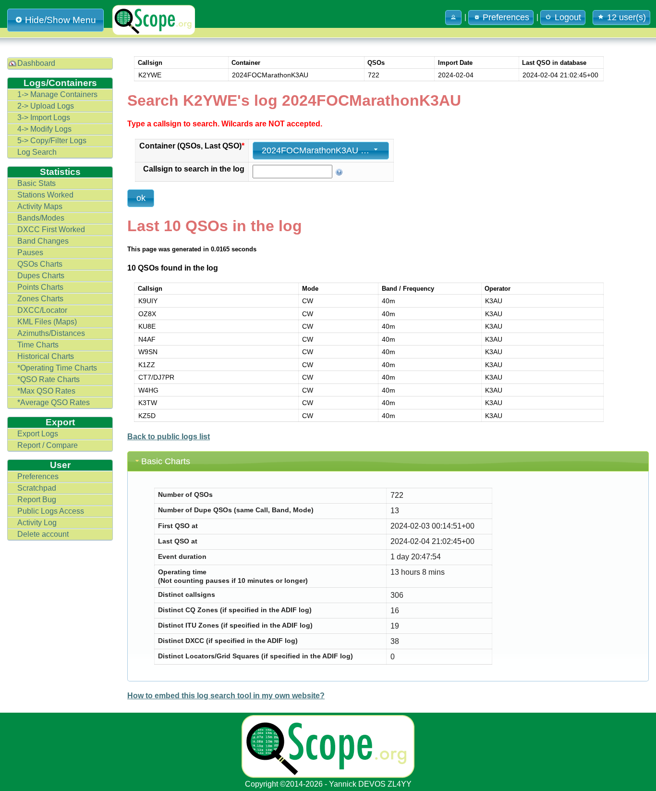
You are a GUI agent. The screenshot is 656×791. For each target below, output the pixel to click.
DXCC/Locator (42, 310)
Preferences (38, 476)
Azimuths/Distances (51, 333)
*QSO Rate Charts (48, 379)
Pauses (30, 252)
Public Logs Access (50, 511)
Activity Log (37, 523)
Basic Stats (36, 183)
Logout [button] (568, 17)
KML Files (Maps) (47, 322)
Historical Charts (45, 356)
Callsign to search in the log (193, 169)
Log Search (37, 152)
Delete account (43, 534)
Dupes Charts (40, 276)
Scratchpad (36, 488)
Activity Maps (39, 206)
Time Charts (38, 345)
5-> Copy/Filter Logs (51, 140)
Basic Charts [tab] (165, 461)
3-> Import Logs (43, 117)
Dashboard (36, 63)
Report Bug (36, 499)
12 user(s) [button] (626, 17)
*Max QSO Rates (46, 391)
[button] (453, 17)
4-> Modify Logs (44, 129)
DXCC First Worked (51, 229)
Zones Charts (40, 299)
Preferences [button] (506, 17)
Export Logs (37, 434)
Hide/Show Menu (60, 20)
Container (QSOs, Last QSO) (191, 146)
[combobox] (321, 151)
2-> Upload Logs (45, 106)
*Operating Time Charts (57, 368)
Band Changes (43, 241)
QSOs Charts (39, 264)
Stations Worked (45, 195)
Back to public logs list (168, 437)
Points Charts (40, 287)
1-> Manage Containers (57, 94)
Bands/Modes (40, 218)
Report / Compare (47, 445)
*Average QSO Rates (53, 402)
